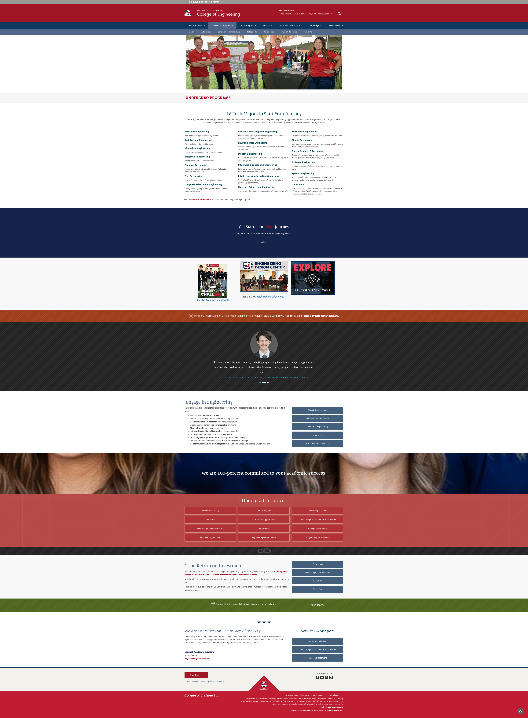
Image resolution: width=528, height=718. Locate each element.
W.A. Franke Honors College (317, 443)
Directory (195, 681)
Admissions (206, 32)
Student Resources (289, 32)
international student (209, 575)
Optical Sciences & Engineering (308, 151)
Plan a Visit (308, 32)
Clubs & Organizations (317, 410)
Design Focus (269, 32)
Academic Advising (210, 511)
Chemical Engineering (196, 165)
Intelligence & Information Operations (258, 176)
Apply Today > (317, 605)
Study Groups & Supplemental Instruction (317, 520)
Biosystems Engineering (197, 157)
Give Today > (196, 675)
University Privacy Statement (332, 707)
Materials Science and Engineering (256, 187)
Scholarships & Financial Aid (317, 572)
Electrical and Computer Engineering (257, 131)
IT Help (187, 681)
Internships (317, 435)
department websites (201, 199)
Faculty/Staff (311, 14)
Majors (192, 32)
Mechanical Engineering (304, 131)
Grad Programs (247, 26)
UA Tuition (317, 581)
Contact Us (204, 681)
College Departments (317, 529)
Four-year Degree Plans (210, 538)
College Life (252, 32)
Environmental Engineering (252, 143)
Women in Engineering (317, 426)
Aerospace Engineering (197, 131)
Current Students (284, 14)
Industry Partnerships (289, 26)
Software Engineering (303, 162)
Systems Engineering (303, 173)
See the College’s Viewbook (212, 300)
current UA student (248, 575)
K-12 (332, 14)
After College (313, 26)
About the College (194, 26)
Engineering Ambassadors (317, 538)
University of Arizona (336, 710)
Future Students (299, 14)
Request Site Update (216, 681)
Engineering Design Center (271, 296)
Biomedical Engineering (197, 148)
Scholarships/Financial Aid (229, 32)
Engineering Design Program (317, 418)
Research (266, 26)
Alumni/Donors (323, 14)
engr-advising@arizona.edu (197, 658)
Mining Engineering (302, 140)
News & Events (334, 26)
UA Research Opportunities (264, 520)
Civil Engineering (194, 176)
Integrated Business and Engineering (257, 165)
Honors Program (264, 511)
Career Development (317, 658)
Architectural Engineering (198, 140)
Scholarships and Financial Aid (210, 529)
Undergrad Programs (222, 26)
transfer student (228, 575)
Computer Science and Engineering (203, 184)
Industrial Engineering (250, 154)
